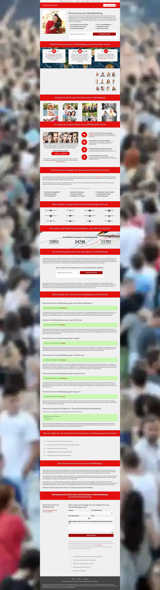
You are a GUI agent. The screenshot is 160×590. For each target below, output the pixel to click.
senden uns (92, 134)
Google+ (63, 343)
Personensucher (50, 160)
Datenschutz (86, 579)
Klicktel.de (62, 324)
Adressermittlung (52, 55)
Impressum (79, 579)
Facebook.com (64, 378)
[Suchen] (117, 5)
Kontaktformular (102, 58)
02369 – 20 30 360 (48, 511)
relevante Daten (91, 135)
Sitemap (73, 579)
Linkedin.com (63, 360)
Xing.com (63, 396)
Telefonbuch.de (63, 308)
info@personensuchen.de (51, 510)
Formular (72, 484)
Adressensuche (97, 177)
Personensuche (82, 86)
